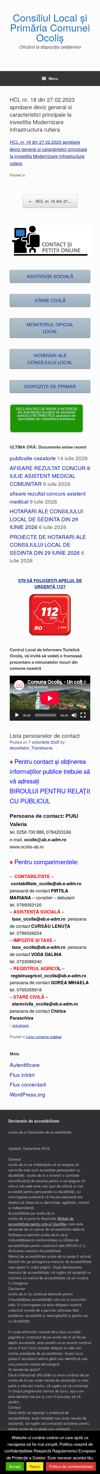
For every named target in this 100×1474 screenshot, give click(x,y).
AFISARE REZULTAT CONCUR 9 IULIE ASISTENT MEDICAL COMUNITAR (50, 475)
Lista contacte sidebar (43, 1036)
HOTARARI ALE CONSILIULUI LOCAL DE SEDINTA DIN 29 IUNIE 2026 (46, 518)
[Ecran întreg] (83, 715)
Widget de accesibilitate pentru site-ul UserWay (40, 1221)
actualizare (20, 1025)
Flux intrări (22, 1074)
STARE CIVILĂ (50, 300)
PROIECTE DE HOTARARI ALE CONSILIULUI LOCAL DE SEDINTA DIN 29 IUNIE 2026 (48, 544)
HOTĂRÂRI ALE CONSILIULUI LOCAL (50, 359)
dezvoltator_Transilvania (31, 748)
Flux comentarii (28, 1084)
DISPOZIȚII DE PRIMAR (50, 386)
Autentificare (25, 1064)
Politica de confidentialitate (70, 1466)
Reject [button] (35, 1466)
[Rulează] (17, 715)
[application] (50, 698)
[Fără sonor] (74, 715)
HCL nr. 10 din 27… (50, 201)
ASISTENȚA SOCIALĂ (50, 276)
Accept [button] (15, 1466)
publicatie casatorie (33, 458)
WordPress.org (27, 1094)
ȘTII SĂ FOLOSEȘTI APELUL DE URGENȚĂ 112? (50, 583)
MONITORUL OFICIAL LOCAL (50, 328)
